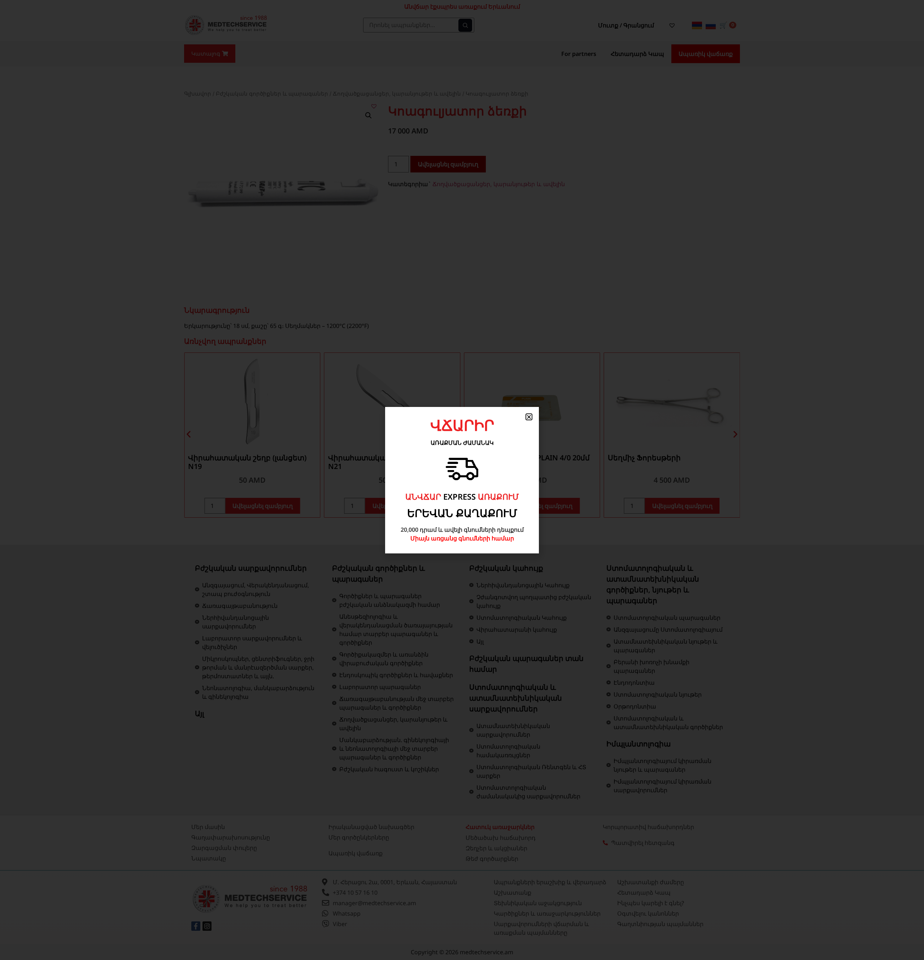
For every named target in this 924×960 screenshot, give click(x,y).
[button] (529, 417)
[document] (462, 480)
